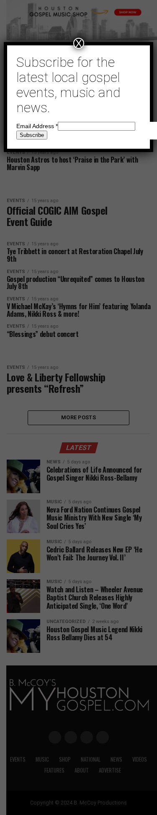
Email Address (37, 126)
